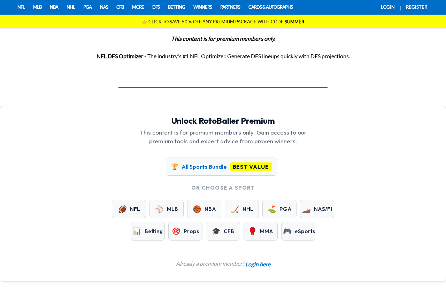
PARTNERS (230, 7)
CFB (120, 7)
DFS (156, 7)
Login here (257, 264)
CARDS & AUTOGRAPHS (270, 7)
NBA (54, 7)
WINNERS (202, 7)
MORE (138, 7)
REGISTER (416, 7)
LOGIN (388, 7)
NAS (104, 7)
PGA (87, 7)
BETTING (176, 7)
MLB (37, 7)
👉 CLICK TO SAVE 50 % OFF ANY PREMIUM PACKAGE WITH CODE (223, 21)
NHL (71, 7)
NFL (21, 7)
